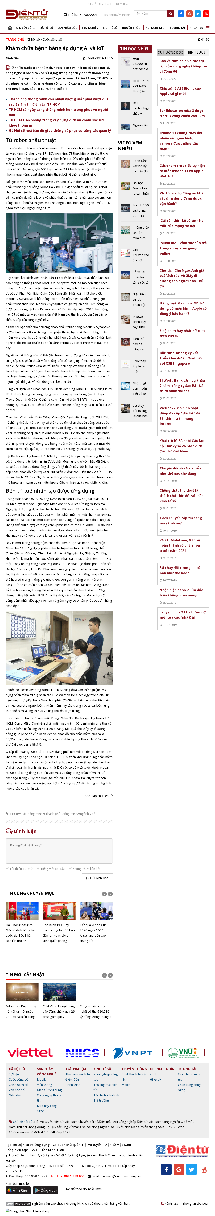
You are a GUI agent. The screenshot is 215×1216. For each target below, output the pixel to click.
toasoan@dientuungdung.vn (121, 1176)
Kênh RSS (171, 1203)
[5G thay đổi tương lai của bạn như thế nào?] (135, 411)
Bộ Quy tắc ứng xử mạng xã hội (68, 1127)
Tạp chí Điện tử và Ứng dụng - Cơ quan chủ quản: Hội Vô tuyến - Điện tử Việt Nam (68, 1145)
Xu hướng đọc (170, 52)
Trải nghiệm (90, 28)
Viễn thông (44, 1084)
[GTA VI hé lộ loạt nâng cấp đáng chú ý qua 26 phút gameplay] (59, 1001)
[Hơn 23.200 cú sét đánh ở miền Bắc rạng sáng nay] (135, 65)
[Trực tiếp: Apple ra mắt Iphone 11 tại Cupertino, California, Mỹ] (135, 367)
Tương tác (178, 28)
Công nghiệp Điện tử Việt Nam (140, 1121)
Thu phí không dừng (30, 1127)
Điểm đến (72, 1079)
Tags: (13, 813)
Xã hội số (46, 28)
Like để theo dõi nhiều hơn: (83, 1189)
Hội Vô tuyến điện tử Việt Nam (55, 1121)
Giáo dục (15, 1095)
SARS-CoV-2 (167, 1127)
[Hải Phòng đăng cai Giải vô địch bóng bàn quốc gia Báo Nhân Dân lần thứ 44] (22, 922)
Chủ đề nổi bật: (23, 1121)
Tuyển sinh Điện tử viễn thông (136, 1127)
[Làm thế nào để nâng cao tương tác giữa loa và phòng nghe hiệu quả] (135, 345)
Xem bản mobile (17, 1183)
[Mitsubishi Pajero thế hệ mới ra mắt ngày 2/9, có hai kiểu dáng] (22, 1001)
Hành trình (72, 1084)
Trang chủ (10, 27)
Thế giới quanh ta (77, 1074)
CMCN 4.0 (38, 1132)
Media (126, 1084)
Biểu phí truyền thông (116, 15)
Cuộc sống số (52, 39)
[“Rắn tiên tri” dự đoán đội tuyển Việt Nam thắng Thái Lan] (135, 301)
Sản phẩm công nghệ (69, 28)
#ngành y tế (86, 813)
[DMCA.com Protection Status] (18, 1203)
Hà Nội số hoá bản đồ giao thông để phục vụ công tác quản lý (60, 130)
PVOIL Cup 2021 (58, 1132)
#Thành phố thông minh (60, 813)
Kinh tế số (110, 28)
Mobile (42, 1079)
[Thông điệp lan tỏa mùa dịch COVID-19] (135, 234)
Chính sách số (18, 1084)
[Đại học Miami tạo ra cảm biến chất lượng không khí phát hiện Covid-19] (135, 189)
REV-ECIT (105, 3)
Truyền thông (132, 28)
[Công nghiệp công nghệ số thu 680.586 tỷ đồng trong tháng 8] (96, 1001)
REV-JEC (122, 3)
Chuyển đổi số (26, 28)
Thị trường (101, 1100)
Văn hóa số (17, 1090)
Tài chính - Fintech (106, 1095)
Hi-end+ (155, 1079)
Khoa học (196, 28)
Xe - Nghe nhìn (156, 28)
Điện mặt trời (108, 1121)
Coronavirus (22, 1132)
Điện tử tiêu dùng (49, 1090)
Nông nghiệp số (103, 1127)
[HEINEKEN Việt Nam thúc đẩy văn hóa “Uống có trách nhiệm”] (135, 87)
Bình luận (196, 52)
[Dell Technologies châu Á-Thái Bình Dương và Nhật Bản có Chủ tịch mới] (135, 109)
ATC (90, 3)
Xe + (153, 1074)
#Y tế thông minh (30, 813)
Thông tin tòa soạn (195, 1203)
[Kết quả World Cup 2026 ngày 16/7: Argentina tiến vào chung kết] (96, 922)
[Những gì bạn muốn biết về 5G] (135, 390)
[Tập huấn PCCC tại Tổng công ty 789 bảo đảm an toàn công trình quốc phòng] (59, 922)
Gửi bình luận (98, 878)
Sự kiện (14, 1074)
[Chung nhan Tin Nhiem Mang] (28, 1211)
